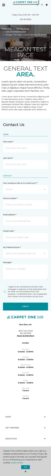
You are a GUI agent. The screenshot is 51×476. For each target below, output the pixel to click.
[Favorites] (42, 5)
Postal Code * (8, 231)
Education (11, 439)
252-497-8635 (25, 19)
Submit (25, 306)
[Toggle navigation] (3, 5)
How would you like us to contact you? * (20, 183)
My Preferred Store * (12, 247)
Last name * (8, 158)
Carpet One (6, 29)
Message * (7, 262)
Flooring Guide (22, 29)
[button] (37, 5)
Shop (8, 417)
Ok (25, 467)
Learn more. (17, 463)
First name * (8, 142)
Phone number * (10, 198)
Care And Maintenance (15, 32)
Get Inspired (12, 428)
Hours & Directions (25, 336)
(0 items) (47, 5)
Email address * (9, 215)
